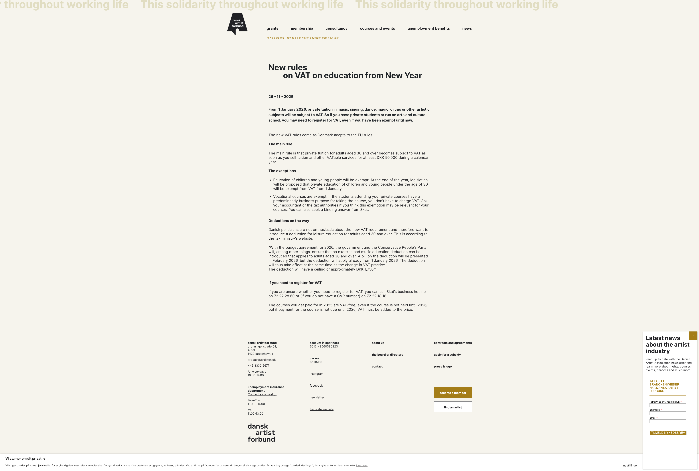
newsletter (317, 397)
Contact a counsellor (262, 394)
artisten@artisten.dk (262, 359)
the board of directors (387, 354)
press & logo (443, 366)
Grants (272, 28)
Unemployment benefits (429, 28)
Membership (302, 28)
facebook (316, 385)
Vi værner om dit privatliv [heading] (25, 458)
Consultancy (336, 28)
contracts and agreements (453, 343)
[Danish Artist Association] (245, 24)
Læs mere (362, 465)
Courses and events (377, 28)
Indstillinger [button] (630, 465)
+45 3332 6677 (258, 365)
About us (378, 343)
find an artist (453, 407)
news (467, 28)
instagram (316, 373)
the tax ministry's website (290, 238)
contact (377, 366)
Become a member (452, 393)
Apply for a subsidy (447, 354)
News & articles (275, 37)
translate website (321, 409)
